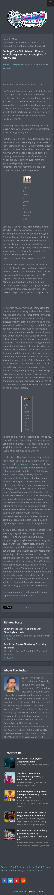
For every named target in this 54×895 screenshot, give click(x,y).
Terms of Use (32, 870)
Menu (50, 3)
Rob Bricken (13, 639)
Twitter (10, 880)
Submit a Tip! (7, 867)
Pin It (28, 607)
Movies (15, 39)
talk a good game (20, 464)
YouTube (16, 880)
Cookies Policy (16, 870)
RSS (43, 870)
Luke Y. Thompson (12, 64)
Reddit (23, 880)
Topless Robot (18, 891)
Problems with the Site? (28, 867)
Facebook (4, 880)
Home (6, 39)
